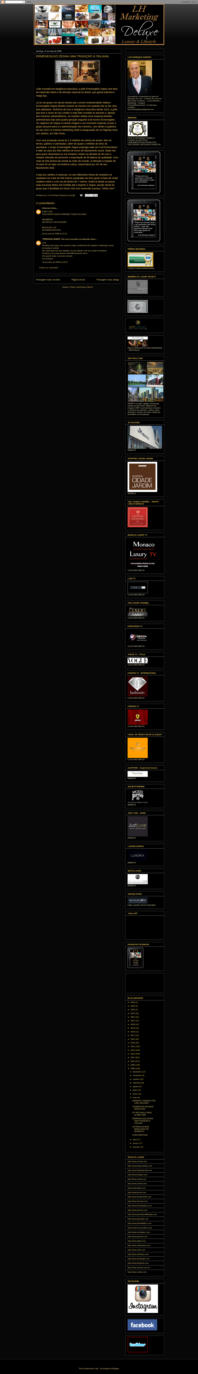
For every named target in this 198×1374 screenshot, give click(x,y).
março (136, 1143)
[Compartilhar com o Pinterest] (96, 195)
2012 (133, 1054)
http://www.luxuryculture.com (140, 1228)
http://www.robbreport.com (139, 1245)
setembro (137, 1083)
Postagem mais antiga (108, 279)
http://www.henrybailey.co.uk (140, 1206)
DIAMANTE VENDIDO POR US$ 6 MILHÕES (144, 1102)
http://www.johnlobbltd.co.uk (139, 1223)
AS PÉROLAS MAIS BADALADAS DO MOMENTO (140, 1129)
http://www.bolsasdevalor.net (140, 1170)
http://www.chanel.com (137, 1183)
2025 (133, 1006)
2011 (133, 1057)
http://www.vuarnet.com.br (139, 1267)
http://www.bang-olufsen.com (140, 1166)
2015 (133, 1043)
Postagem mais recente (48, 279)
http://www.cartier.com (137, 1179)
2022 (133, 1017)
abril (135, 1139)
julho (135, 1090)
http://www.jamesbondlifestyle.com (142, 1214)
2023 (133, 1013)
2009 (133, 1065)
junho (135, 1094)
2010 (133, 1061)
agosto (136, 1086)
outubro (136, 1079)
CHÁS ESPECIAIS (140, 1135)
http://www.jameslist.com (138, 1219)
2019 (133, 1028)
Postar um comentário (48, 268)
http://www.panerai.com (137, 1236)
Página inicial (78, 279)
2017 (133, 1035)
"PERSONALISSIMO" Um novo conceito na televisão (66, 239)
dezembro (137, 1072)
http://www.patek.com (137, 1241)
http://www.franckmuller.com (139, 1197)
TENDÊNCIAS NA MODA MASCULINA (142, 1108)
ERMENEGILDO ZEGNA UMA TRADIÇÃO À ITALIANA (142, 1120)
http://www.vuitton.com (137, 1272)
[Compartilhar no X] (91, 195)
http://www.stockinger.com (139, 1259)
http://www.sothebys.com (138, 1254)
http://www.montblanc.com (139, 1232)
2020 (133, 1024)
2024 (133, 1009)
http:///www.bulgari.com (137, 1175)
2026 (133, 1002)
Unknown (46, 208)
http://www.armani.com (137, 1161)
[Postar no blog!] (88, 195)
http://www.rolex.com (136, 1250)
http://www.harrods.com (138, 1201)
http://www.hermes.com (137, 1210)
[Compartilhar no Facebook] (94, 195)
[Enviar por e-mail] (86, 195)
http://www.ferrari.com (137, 1192)
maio (135, 1097)
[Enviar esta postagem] (81, 195)
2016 (133, 1039)
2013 (133, 1050)
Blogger (115, 1368)
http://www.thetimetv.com (138, 1263)
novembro (137, 1075)
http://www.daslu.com (137, 1188)
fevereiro (137, 1147)
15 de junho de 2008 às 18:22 (55, 262)
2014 (133, 1046)
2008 (133, 1068)
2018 (133, 1032)
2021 (133, 1021)
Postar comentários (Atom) (81, 287)
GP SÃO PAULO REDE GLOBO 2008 (142, 1113)
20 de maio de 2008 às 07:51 (54, 234)
